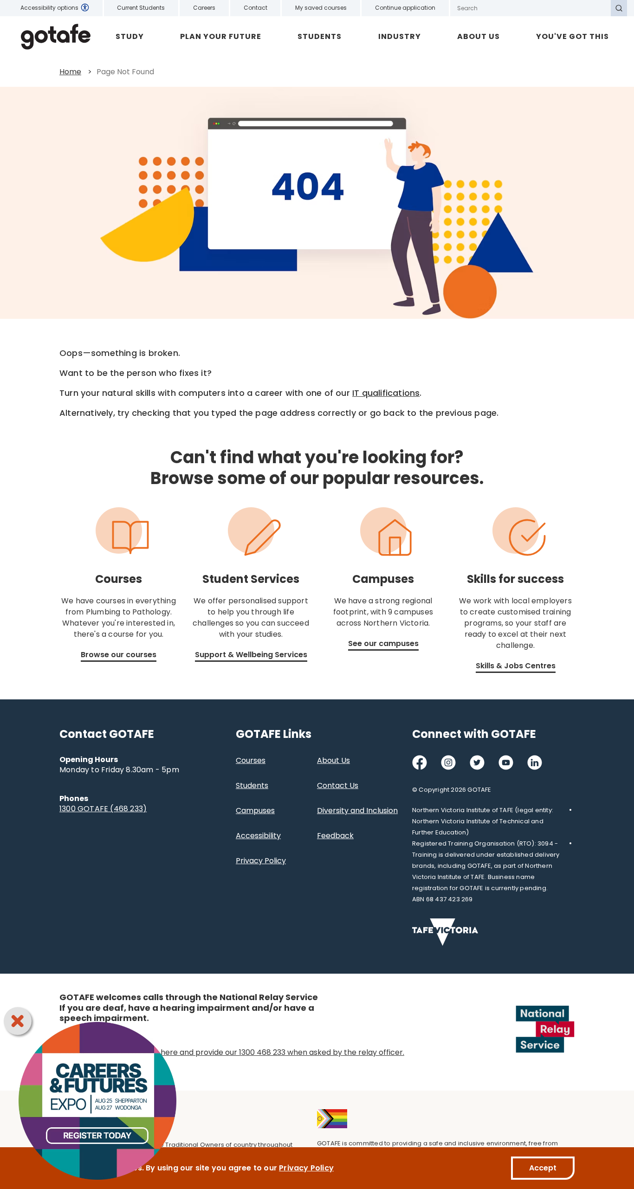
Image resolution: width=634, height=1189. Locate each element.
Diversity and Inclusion (357, 810)
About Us (478, 36)
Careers (204, 8)
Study (130, 36)
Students (320, 36)
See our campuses (383, 643)
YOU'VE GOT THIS (572, 36)
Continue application (405, 8)
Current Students (141, 8)
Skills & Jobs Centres (516, 665)
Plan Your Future (220, 36)
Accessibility (258, 835)
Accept (542, 1168)
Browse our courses (118, 654)
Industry (399, 36)
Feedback (335, 835)
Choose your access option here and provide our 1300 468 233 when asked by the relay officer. (231, 1052)
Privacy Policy (261, 860)
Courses (250, 760)
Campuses (255, 810)
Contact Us (337, 785)
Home (70, 71)
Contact (255, 8)
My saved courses (321, 8)
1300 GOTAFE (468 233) (103, 808)
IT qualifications (386, 393)
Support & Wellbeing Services (251, 654)
